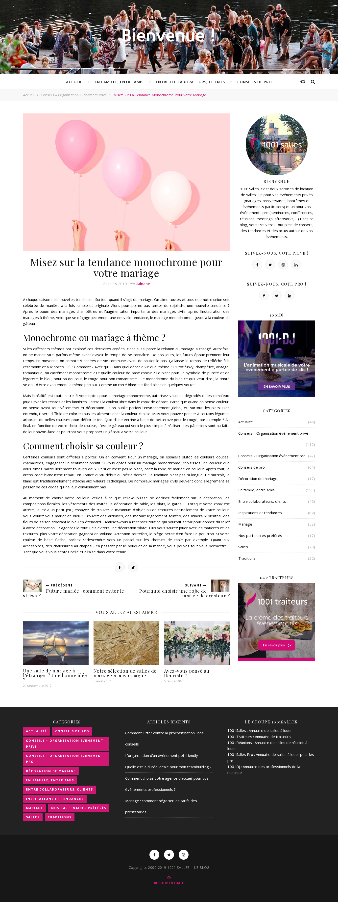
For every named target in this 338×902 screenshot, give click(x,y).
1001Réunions (239, 742)
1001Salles (236, 730)
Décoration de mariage (257, 478)
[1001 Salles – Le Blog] (169, 36)
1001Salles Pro (240, 754)
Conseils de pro (254, 81)
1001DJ (233, 766)
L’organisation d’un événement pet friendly (161, 755)
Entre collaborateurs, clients (190, 81)
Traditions (247, 558)
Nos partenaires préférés (260, 535)
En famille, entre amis (119, 81)
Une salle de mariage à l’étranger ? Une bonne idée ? (55, 675)
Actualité (245, 421)
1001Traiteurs (239, 736)
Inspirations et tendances (260, 512)
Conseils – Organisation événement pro (272, 455)
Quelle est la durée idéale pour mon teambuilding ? (168, 766)
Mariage (245, 524)
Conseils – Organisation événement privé (74, 95)
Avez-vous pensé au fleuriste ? (187, 673)
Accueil (74, 81)
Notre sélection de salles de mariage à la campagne (125, 673)
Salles (243, 546)
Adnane (143, 283)
